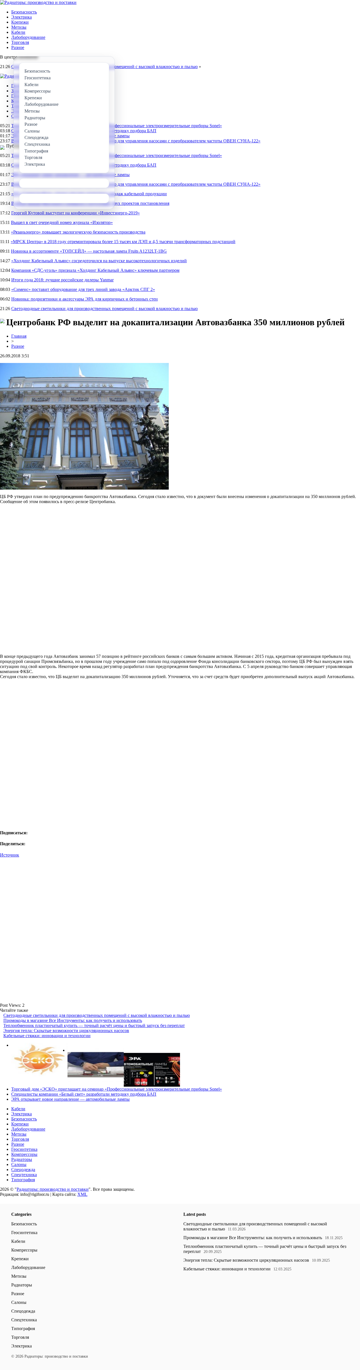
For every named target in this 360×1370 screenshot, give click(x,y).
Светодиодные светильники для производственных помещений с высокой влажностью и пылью (104, 308)
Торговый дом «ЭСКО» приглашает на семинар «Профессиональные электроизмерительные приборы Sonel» (116, 125)
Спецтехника (24, 1174)
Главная (18, 336)
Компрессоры (24, 1154)
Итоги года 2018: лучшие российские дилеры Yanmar (62, 279)
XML (82, 1194)
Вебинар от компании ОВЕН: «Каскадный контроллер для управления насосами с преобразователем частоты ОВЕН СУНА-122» (135, 140)
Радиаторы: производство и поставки (53, 1189)
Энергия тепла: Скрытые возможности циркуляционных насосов (66, 1030)
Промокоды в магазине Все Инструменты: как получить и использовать (72, 1020)
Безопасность (24, 12)
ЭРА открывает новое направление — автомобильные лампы (70, 1099)
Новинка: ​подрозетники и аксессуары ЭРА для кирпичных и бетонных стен (84, 299)
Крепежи (20, 22)
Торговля (20, 42)
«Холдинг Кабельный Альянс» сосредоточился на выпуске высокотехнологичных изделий (99, 260)
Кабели (18, 32)
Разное (17, 47)
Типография (23, 1179)
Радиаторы (21, 1159)
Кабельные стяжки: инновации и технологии (47, 1035)
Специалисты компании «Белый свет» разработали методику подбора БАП (83, 1094)
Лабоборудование (28, 37)
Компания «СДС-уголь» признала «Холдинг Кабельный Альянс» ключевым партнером (95, 270)
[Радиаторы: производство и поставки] (38, 2)
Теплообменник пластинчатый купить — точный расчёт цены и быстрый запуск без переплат (94, 1025)
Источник (9, 855)
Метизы (18, 27)
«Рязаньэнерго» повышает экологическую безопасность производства (78, 232)
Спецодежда (23, 1169)
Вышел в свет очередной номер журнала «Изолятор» (62, 222)
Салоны (18, 1164)
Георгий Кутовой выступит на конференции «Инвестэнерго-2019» (75, 212)
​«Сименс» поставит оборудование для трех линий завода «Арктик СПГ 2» (83, 289)
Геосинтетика (24, 1149)
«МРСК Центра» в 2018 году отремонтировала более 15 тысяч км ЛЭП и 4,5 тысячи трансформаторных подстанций (123, 241)
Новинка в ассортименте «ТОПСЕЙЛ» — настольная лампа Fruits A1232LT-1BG (89, 251)
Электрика (21, 17)
